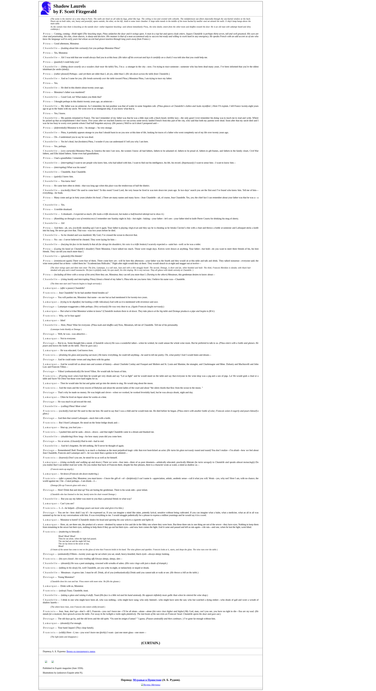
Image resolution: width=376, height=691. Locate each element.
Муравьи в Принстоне (147, 679)
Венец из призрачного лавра (81, 651)
